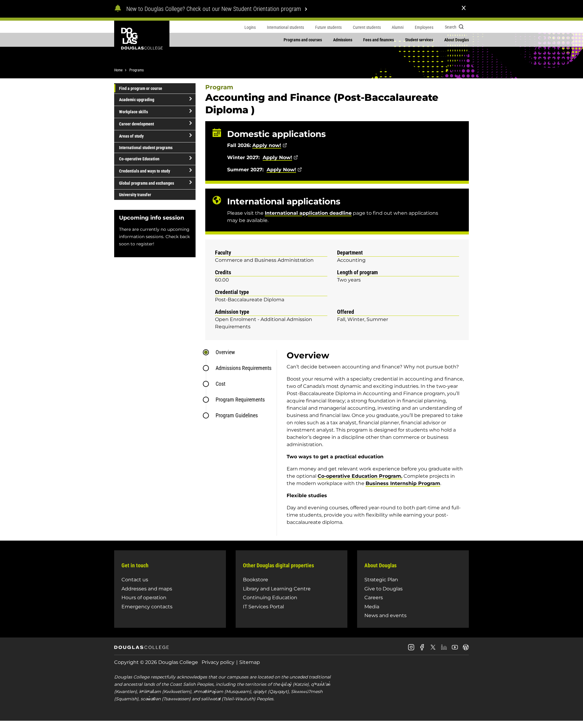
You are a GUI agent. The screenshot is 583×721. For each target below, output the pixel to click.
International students (285, 27)
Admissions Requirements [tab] (243, 368)
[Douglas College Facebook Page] (422, 649)
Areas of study (131, 136)
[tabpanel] (373, 443)
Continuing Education (270, 597)
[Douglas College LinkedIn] (444, 649)
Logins (250, 27)
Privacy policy (218, 662)
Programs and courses (303, 39)
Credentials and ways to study (144, 171)
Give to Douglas (383, 589)
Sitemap (249, 662)
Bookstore (255, 580)
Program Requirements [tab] (240, 399)
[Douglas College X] (433, 649)
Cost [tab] (220, 384)
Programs (136, 70)
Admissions (342, 39)
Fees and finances (378, 39)
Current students (367, 27)
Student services (419, 39)
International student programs (145, 147)
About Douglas (456, 39)
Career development (136, 123)
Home (118, 70)
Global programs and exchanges (146, 183)
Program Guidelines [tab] (237, 415)
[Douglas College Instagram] (411, 649)
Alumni (398, 27)
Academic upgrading (136, 99)
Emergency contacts (146, 607)
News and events (385, 615)
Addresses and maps (146, 589)
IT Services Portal (263, 607)
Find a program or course (140, 88)
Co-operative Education (139, 158)
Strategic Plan (381, 580)
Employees (424, 27)
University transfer (135, 194)
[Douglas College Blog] (466, 649)
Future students (328, 27)
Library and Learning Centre (277, 589)
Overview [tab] (225, 352)
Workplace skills (133, 111)
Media (371, 607)
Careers (373, 597)
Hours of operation (143, 597)
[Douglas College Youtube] (455, 649)
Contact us (134, 580)
